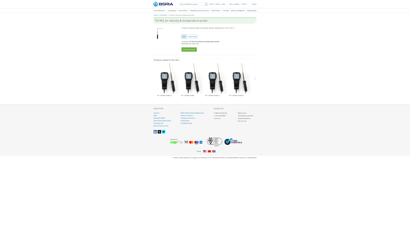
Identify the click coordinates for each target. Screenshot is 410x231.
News (155, 115)
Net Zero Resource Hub (161, 126)
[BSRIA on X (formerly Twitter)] (159, 133)
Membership (251, 11)
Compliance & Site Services (199, 11)
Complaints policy (186, 123)
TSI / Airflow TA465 (187, 95)
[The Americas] (204, 151)
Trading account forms (188, 118)
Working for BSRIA (159, 118)
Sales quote (192, 37)
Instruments (183, 11)
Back (155, 78)
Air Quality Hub (158, 123)
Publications (216, 11)
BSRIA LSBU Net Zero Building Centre (192, 113)
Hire (183, 37)
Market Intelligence (238, 11)
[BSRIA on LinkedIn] (155, 133)
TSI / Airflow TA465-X (212, 95)
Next (254, 78)
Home (155, 15)
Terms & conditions (187, 115)
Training (226, 11)
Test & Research (159, 11)
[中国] (209, 151)
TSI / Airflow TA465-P (236, 95)
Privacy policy (185, 121)
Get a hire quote (189, 49)
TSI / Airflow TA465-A (164, 95)
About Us (156, 113)
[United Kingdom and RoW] (213, 151)
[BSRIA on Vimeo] (163, 133)
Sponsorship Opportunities (162, 121)
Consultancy (172, 11)
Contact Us (217, 118)
